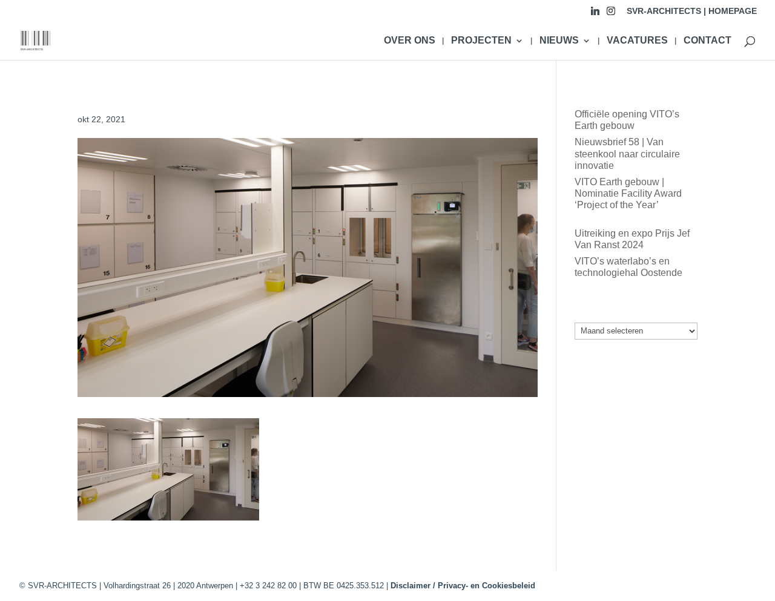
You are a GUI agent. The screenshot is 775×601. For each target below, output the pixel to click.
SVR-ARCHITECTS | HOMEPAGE (692, 11)
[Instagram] (611, 14)
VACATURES (637, 40)
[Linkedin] (595, 14)
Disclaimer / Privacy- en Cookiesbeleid (463, 585)
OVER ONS (409, 40)
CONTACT (707, 40)
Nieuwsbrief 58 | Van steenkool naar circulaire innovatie (627, 153)
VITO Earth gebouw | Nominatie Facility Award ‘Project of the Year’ (628, 193)
